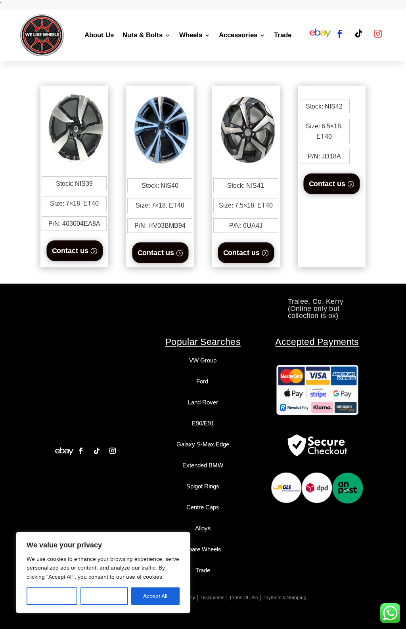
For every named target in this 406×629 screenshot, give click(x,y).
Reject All (104, 596)
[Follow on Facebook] (340, 34)
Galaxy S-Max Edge (202, 444)
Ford (203, 381)
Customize (52, 596)
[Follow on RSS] (320, 33)
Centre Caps (202, 507)
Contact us (70, 250)
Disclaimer (212, 597)
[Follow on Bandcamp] (64, 451)
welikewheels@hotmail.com (218, 301)
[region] (103, 572)
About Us (99, 35)
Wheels (190, 35)
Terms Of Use (243, 597)
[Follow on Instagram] (378, 34)
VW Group (202, 360)
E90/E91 (203, 423)
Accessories (238, 35)
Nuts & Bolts (143, 35)
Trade (282, 35)
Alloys (203, 528)
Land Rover (203, 402)
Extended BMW (202, 465)
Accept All (155, 596)
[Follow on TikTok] (359, 34)
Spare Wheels (203, 549)
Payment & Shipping (284, 597)
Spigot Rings (202, 486)
